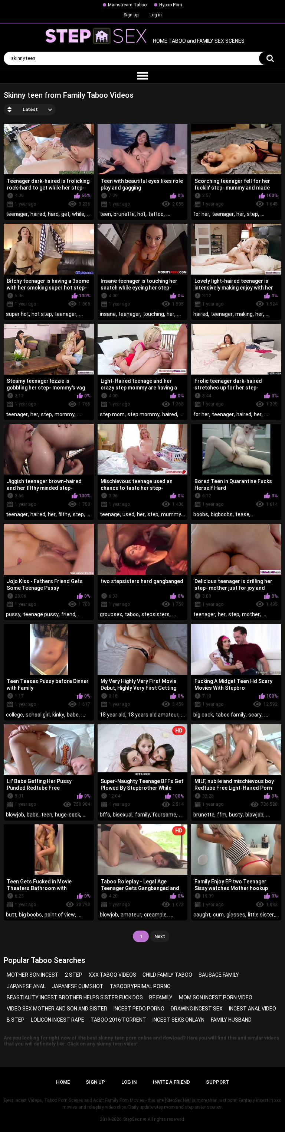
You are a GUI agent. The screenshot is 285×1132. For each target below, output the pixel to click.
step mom (112, 414)
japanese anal (26, 986)
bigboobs (222, 514)
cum (218, 915)
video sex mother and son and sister (57, 1009)
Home (63, 1082)
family (142, 815)
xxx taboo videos (112, 975)
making (244, 314)
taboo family (231, 715)
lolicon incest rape (57, 1020)
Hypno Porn (170, 4)
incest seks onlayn (178, 1020)
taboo (132, 614)
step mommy (143, 414)
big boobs (30, 915)
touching (153, 314)
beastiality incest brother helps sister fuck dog (75, 997)
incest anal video (252, 1009)
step (252, 214)
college (14, 715)
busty (236, 815)
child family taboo (167, 975)
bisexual (122, 815)
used (128, 514)
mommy (65, 414)
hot (141, 214)
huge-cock (67, 815)
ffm (221, 815)
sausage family (219, 975)
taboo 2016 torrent (118, 1020)
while (78, 214)
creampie (155, 915)
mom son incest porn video (215, 997)
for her (201, 214)
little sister (261, 915)
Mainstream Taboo (127, 4)
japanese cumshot (78, 986)
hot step (42, 314)
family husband (231, 1020)
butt (11, 915)
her (240, 214)
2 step (73, 975)
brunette (124, 214)
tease (242, 514)
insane (108, 314)
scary (255, 715)
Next (159, 936)
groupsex (111, 614)
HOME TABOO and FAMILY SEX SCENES (198, 41)
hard (53, 214)
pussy (13, 614)
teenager (17, 214)
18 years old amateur (153, 715)
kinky (58, 715)
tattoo (156, 214)
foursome (164, 815)
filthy (64, 514)
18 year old (112, 715)
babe (73, 715)
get (65, 214)
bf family (161, 997)
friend (68, 614)
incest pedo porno (139, 1009)
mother (251, 614)
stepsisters (155, 614)
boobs (200, 514)
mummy (171, 514)
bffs (105, 815)
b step (15, 1020)
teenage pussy (41, 614)
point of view (60, 915)
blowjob (15, 815)
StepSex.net (134, 1119)
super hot (17, 314)
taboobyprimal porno (140, 986)
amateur (131, 915)
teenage (110, 514)
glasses (235, 915)
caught (201, 915)
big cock (203, 715)
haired (37, 214)
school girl (38, 715)
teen (105, 214)
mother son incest (33, 975)
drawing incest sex (197, 1009)
